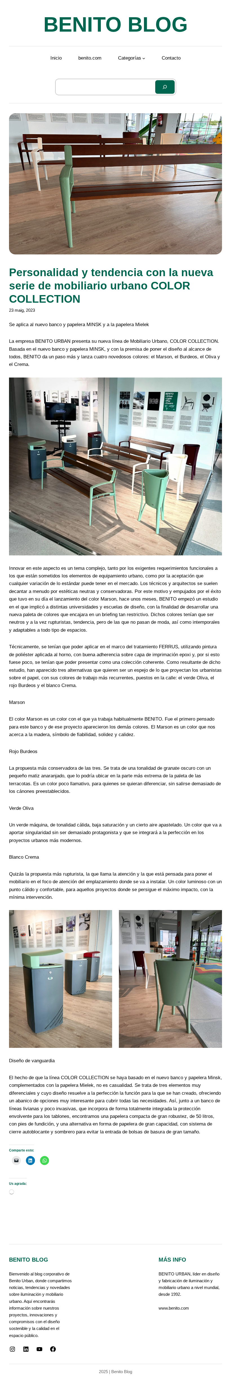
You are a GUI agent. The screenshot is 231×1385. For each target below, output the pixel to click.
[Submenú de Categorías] (143, 58)
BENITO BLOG (115, 24)
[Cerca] (164, 87)
